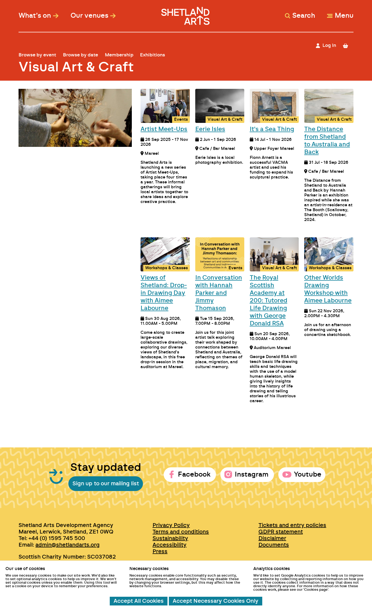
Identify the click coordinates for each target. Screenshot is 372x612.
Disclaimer (272, 538)
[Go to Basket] (347, 45)
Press (160, 551)
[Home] (186, 13)
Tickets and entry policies (292, 525)
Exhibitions (152, 55)
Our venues (89, 16)
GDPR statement (280, 532)
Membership (119, 55)
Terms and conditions (181, 532)
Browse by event (37, 55)
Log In (329, 45)
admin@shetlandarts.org (67, 545)
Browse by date (80, 55)
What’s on (35, 16)
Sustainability (170, 538)
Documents (273, 545)
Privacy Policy (171, 525)
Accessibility (170, 545)
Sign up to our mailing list (105, 483)
